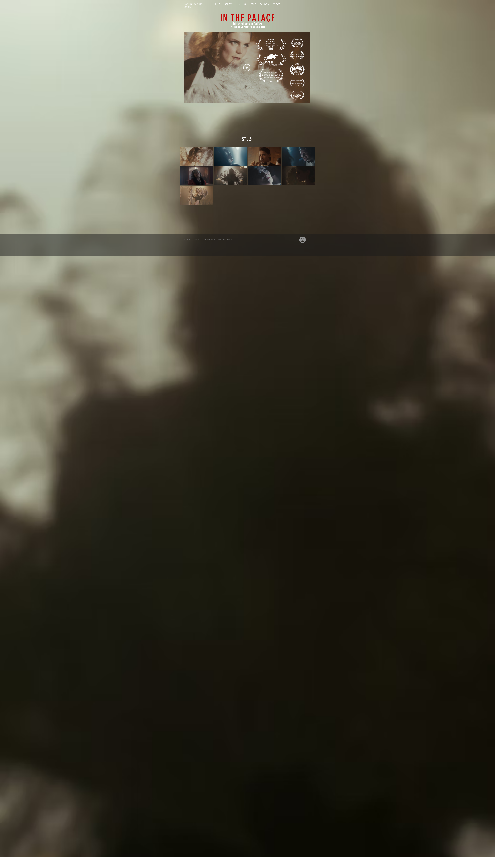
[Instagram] (302, 240)
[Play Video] (246, 67)
